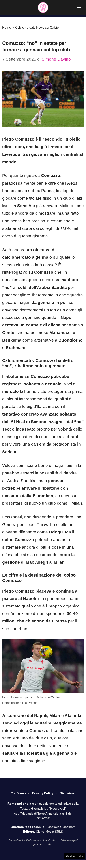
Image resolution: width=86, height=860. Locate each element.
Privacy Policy (42, 793)
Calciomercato (25, 27)
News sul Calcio (47, 27)
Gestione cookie (75, 856)
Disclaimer (67, 793)
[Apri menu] (79, 7)
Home (6, 27)
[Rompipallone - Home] (43, 7)
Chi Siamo (18, 793)
